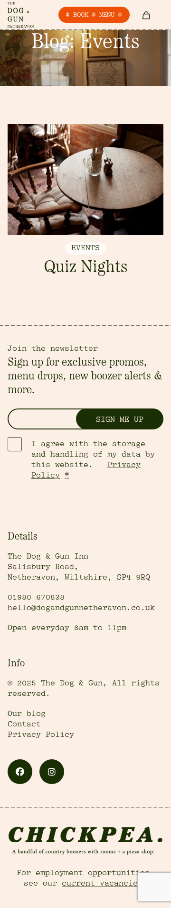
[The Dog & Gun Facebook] (20, 771)
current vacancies (102, 883)
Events (85, 248)
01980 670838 (36, 597)
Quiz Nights (85, 267)
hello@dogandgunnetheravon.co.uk (81, 607)
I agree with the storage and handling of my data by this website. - (93, 459)
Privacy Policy (41, 734)
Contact (24, 724)
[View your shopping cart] (146, 15)
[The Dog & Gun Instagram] (51, 771)
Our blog (27, 713)
